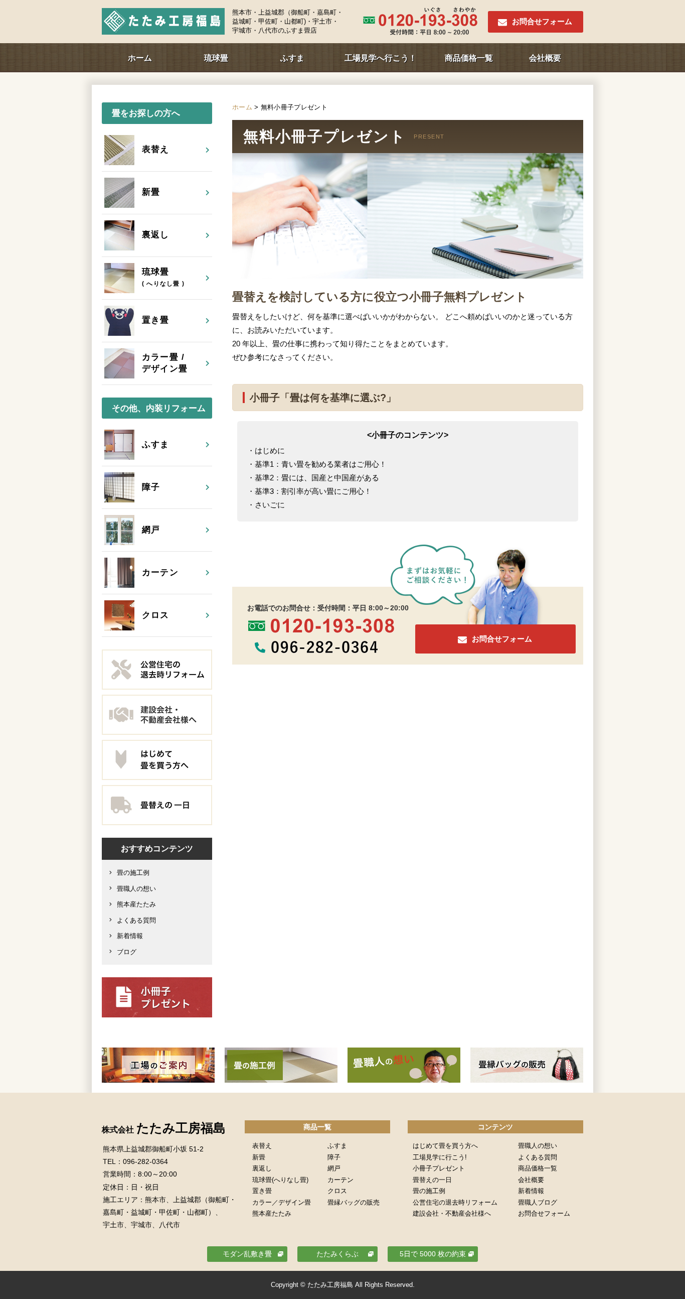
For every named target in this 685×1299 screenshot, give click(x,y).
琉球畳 (216, 58)
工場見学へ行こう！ (381, 58)
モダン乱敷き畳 (247, 1254)
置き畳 (262, 1191)
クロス (337, 1191)
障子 (333, 1157)
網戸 (333, 1168)
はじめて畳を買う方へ (445, 1145)
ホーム (140, 58)
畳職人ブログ (537, 1202)
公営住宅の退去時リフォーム (455, 1202)
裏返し (262, 1168)
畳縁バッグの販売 (353, 1202)
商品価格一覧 (469, 58)
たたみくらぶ (337, 1254)
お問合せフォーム (542, 21)
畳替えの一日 (432, 1180)
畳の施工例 (133, 872)
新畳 (258, 1157)
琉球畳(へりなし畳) (280, 1180)
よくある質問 (136, 920)
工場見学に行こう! (440, 1157)
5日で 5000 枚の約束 (433, 1254)
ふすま (292, 58)
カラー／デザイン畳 (281, 1202)
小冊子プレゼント (439, 1168)
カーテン (340, 1180)
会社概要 (545, 58)
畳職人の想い (136, 888)
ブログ (126, 952)
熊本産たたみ (136, 904)
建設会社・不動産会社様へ (452, 1213)
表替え (262, 1145)
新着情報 (130, 936)
